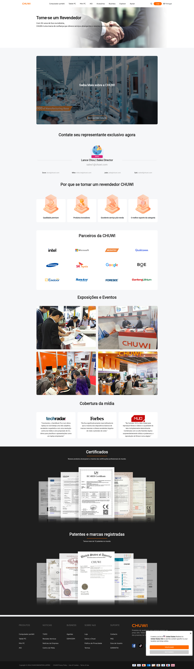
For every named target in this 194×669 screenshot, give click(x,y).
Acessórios (101, 4)
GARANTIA (114, 648)
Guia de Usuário (116, 643)
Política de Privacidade (93, 643)
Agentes (70, 634)
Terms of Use (84, 665)
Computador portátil (57, 4)
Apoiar (132, 4)
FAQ (111, 639)
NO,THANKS (169, 652)
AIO (91, 4)
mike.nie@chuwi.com (83, 173)
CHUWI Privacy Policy (60, 665)
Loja (157, 4)
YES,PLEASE (169, 647)
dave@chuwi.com (53, 173)
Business (112, 4)
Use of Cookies (74, 665)
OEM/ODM (71, 639)
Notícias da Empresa (50, 643)
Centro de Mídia (49, 648)
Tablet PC (72, 4)
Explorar (123, 4)
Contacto (113, 634)
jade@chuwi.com (115, 173)
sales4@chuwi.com (145, 173)
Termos (87, 648)
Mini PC (83, 4)
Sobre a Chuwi (90, 639)
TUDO (45, 634)
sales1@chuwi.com (97, 164)
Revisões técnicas (49, 639)
